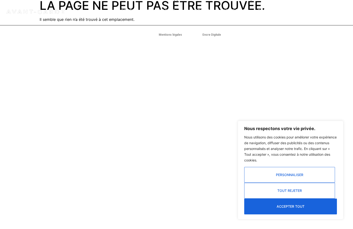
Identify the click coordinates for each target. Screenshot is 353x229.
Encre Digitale (211, 34)
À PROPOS (201, 10)
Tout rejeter (289, 191)
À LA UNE (296, 10)
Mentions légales (170, 34)
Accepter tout (290, 206)
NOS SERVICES (160, 10)
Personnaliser (289, 175)
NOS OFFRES (235, 10)
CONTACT (267, 10)
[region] (290, 170)
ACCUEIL (127, 10)
